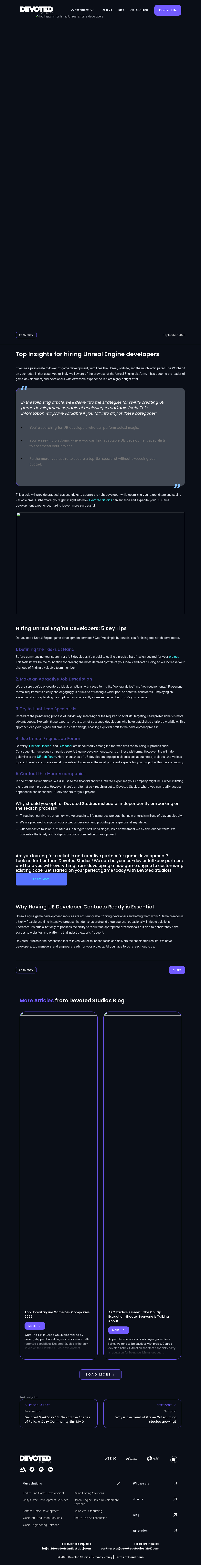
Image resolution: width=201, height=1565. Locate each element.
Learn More (41, 879)
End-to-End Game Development (43, 1493)
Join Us (107, 9)
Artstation (140, 1530)
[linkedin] (50, 1469)
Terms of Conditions (129, 1557)
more (36, 1326)
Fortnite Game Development (41, 1511)
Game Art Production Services (42, 1517)
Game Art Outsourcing (88, 1511)
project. (174, 657)
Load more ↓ (100, 1374)
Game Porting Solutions (89, 1493)
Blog (121, 9)
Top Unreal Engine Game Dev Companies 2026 (57, 1314)
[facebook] (32, 1469)
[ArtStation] (23, 1469)
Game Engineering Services (41, 1525)
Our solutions (80, 9)
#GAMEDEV (26, 335)
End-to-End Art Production (90, 1517)
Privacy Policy (102, 1557)
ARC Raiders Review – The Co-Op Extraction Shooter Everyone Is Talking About (138, 1316)
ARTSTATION (139, 9)
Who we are (141, 1483)
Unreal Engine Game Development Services (96, 1502)
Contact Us (168, 10)
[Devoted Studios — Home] (37, 10)
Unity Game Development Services (45, 1500)
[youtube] (41, 1469)
